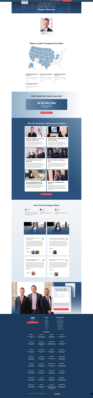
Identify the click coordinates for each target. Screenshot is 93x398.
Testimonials (60, 3)
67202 (32, 337)
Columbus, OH (61, 363)
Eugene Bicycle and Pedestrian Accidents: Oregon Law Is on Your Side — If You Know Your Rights (32, 75)
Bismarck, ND (61, 349)
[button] (18, 103)
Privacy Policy (64, 305)
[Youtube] (57, 394)
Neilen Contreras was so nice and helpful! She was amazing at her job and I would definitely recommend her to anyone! (61, 213)
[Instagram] (61, 394)
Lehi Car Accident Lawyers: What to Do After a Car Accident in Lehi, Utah (32, 83)
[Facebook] (55, 394)
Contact (68, 3)
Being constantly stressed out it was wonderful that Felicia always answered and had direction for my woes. (46, 213)
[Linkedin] (59, 394)
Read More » (27, 80)
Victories (55, 3)
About (40, 3)
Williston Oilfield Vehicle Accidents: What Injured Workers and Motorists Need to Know (60, 75)
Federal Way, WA (62, 384)
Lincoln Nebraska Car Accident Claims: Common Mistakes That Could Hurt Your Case (46, 75)
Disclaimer (41, 393)
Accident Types (49, 3)
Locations (44, 3)
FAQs (64, 3)
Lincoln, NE (62, 334)
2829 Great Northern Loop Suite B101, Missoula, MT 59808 (41, 344)
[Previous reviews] (24, 213)
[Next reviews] (68, 213)
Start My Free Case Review (61, 309)
